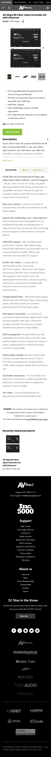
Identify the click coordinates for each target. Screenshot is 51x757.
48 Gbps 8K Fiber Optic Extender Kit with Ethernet (12, 462)
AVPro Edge (6, 2)
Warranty (25, 560)
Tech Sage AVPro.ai (25, 530)
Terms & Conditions (26, 550)
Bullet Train (38, 2)
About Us (25, 574)
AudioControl (20, 2)
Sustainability (25, 585)
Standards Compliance (25, 557)
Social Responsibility (25, 581)
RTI (30, 2)
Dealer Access (25, 536)
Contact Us (25, 533)
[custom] (14, 630)
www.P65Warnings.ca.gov (37, 419)
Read (7, 160)
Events (25, 591)
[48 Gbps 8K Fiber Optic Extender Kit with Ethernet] (13, 444)
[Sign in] (47, 8)
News (25, 578)
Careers (25, 588)
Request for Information (25, 540)
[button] (43, 48)
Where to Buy (12, 132)
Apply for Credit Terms (25, 547)
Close (9, 8)
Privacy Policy (25, 553)
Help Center (25, 526)
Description (10, 139)
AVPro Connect (25, 543)
